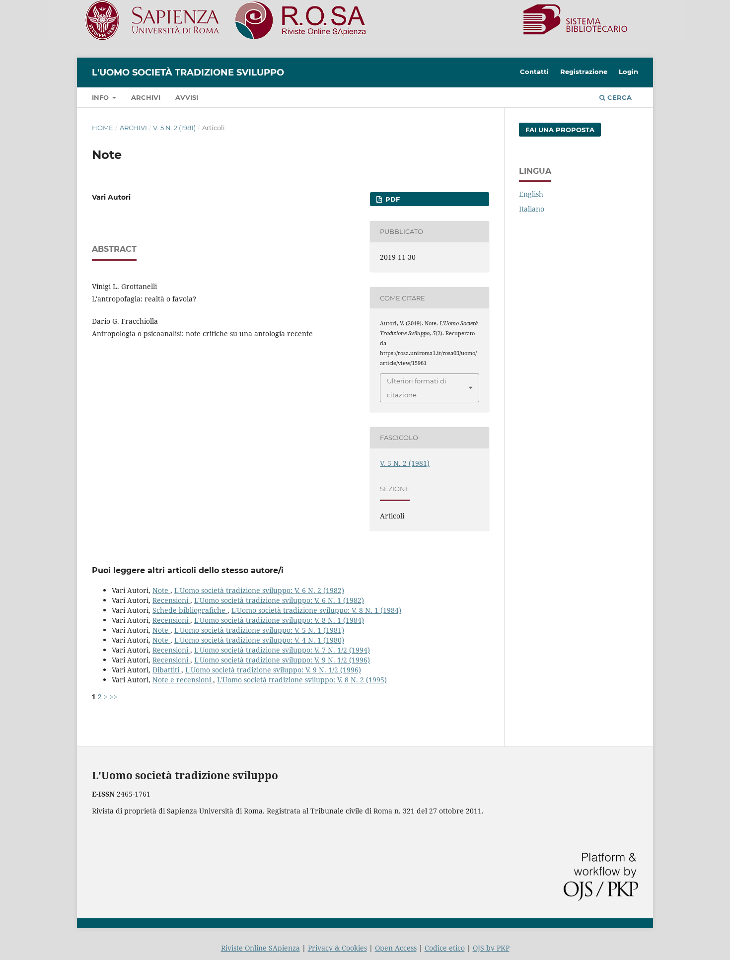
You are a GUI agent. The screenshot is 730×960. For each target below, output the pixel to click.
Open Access (396, 948)
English (531, 194)
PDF (391, 199)
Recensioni (171, 600)
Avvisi (186, 97)
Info (101, 97)
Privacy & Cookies (337, 948)
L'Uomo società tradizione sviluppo (188, 72)
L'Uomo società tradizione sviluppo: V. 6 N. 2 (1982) (259, 590)
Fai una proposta (559, 130)
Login (628, 71)
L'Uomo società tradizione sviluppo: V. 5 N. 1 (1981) (259, 630)
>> (114, 696)
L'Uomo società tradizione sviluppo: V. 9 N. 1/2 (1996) (282, 660)
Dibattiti (166, 669)
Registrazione (583, 71)
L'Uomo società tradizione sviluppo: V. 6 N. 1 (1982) (279, 600)
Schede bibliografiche (189, 610)
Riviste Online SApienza (260, 948)
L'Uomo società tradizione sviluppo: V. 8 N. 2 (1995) (302, 679)
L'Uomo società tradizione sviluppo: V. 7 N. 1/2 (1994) (282, 650)
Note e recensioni (182, 679)
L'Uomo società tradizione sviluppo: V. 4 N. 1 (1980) (259, 640)
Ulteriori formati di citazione (416, 388)
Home (102, 128)
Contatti (534, 71)
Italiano (531, 209)
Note (161, 590)
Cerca (618, 97)
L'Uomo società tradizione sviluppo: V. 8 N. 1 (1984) (316, 610)
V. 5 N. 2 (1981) (174, 128)
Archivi (145, 97)
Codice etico (445, 948)
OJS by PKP (491, 948)
